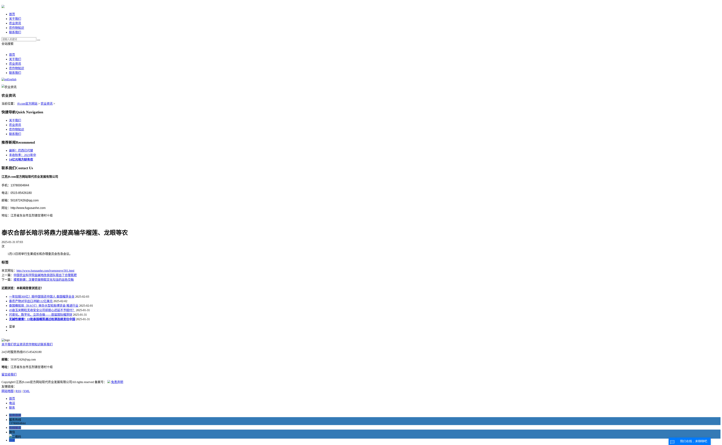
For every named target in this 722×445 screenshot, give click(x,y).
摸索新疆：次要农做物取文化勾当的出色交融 (44, 279)
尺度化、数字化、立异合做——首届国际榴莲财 (40, 314)
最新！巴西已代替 (21, 150)
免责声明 (117, 382)
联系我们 (15, 32)
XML (26, 391)
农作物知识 (16, 27)
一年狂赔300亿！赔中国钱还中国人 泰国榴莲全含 (41, 296)
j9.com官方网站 (27, 103)
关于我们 (15, 18)
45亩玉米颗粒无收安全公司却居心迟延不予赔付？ (42, 310)
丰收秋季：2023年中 (22, 155)
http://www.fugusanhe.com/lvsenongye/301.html (45, 270)
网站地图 (8, 391)
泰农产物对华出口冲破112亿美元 (31, 301)
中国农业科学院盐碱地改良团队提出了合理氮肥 (45, 275)
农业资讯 (15, 23)
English (11, 79)
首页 (12, 14)
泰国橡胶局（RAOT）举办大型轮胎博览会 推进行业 (43, 305)
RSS (18, 391)
